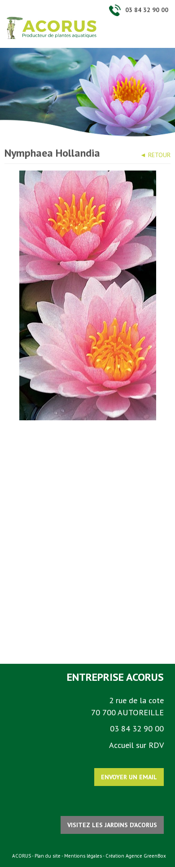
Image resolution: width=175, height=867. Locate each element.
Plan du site (48, 856)
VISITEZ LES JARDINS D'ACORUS (112, 825)
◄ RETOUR (155, 155)
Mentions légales (83, 856)
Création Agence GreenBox (135, 856)
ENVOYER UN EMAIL (129, 777)
